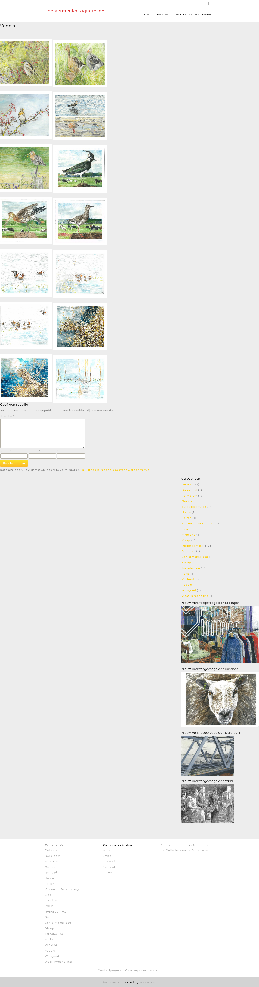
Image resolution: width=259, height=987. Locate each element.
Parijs (186, 540)
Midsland (189, 534)
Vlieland (188, 579)
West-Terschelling (195, 595)
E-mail (35, 451)
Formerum (190, 495)
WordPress (147, 982)
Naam (6, 451)
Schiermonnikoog (195, 557)
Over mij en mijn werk (192, 14)
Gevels (187, 501)
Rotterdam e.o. (193, 545)
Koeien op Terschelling (199, 523)
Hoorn (186, 512)
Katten (108, 850)
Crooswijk (110, 861)
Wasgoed (189, 590)
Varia (186, 573)
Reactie (7, 416)
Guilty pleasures (115, 866)
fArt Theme (111, 982)
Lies (185, 529)
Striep (186, 562)
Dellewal (188, 484)
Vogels (187, 584)
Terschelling (191, 568)
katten (187, 518)
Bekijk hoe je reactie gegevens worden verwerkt (117, 470)
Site (60, 451)
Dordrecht (189, 490)
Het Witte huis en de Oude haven (185, 850)
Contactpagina (155, 14)
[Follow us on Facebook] (209, 2)
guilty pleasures (194, 506)
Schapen (188, 551)
